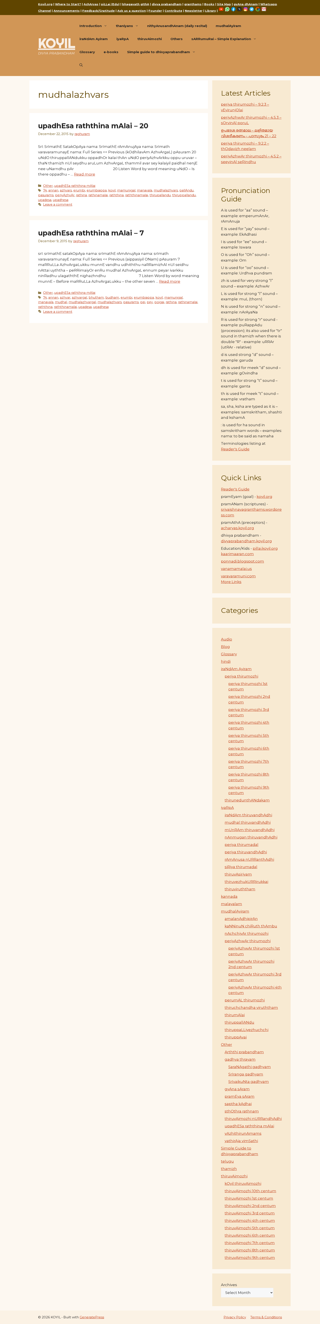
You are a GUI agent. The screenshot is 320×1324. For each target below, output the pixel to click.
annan (53, 190)
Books (209, 4)
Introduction (90, 26)
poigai (159, 302)
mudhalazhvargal (82, 302)
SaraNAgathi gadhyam (249, 1067)
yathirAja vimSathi (241, 1141)
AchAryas (91, 4)
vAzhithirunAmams (243, 1133)
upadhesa (60, 200)
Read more (84, 174)
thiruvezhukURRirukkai (246, 881)
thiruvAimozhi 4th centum (250, 1220)
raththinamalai (136, 195)
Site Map (224, 4)
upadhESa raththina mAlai (74, 186)
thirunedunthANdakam (247, 800)
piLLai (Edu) (110, 4)
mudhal (61, 302)
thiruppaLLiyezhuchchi (246, 1030)
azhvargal (79, 297)
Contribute (173, 10)
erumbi (79, 190)
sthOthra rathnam (242, 1111)
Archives (229, 1285)
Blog (225, 646)
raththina (116, 195)
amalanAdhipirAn (241, 918)
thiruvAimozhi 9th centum (250, 1257)
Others (176, 39)
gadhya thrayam (240, 1059)
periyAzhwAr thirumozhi (248, 941)
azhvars (66, 190)
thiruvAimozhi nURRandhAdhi (253, 1118)
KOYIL (56, 43)
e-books (111, 52)
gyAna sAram (237, 1089)
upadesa (44, 200)
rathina (81, 195)
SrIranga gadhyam (245, 1074)
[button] (81, 65)
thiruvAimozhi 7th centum (250, 1243)
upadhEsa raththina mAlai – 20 (93, 126)
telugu (227, 1161)
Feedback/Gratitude (98, 10)
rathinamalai (98, 195)
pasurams (46, 195)
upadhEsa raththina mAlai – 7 (91, 233)
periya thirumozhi (241, 676)
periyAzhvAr (64, 195)
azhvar (65, 297)
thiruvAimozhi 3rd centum (250, 1213)
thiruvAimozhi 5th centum (250, 1228)
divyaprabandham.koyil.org (246, 541)
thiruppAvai (236, 1037)
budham (112, 297)
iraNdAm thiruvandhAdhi (248, 815)
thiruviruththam (240, 889)
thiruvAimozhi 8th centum (250, 1250)
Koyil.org (45, 4)
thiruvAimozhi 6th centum (250, 1235)
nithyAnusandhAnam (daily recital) (177, 26)
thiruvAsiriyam (238, 874)
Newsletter (193, 10)
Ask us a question (131, 10)
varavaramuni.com (238, 576)
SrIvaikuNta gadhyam (248, 1081)
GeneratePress (92, 1317)
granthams (193, 4)
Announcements (67, 10)
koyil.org (264, 496)
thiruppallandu (184, 195)
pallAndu (186, 190)
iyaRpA (122, 39)
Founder (155, 10)
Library (210, 10)
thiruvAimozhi (149, 39)
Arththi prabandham (244, 1052)
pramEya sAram (239, 1096)
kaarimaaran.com (237, 554)
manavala (144, 190)
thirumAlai (235, 1015)
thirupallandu (160, 195)
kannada (229, 896)
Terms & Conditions (266, 1317)
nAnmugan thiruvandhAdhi (251, 837)
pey (150, 302)
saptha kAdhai (238, 1104)
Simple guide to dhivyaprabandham (158, 52)
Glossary (87, 52)
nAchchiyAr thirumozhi (246, 933)
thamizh (229, 1169)
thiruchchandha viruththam (251, 1007)
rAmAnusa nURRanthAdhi (249, 859)
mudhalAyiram (228, 26)
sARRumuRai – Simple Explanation (221, 39)
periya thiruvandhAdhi (246, 852)
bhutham (96, 297)
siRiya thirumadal (241, 867)
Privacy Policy (235, 1317)
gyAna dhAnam (246, 4)
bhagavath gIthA (135, 4)
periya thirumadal (241, 844)
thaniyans (124, 26)
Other (48, 186)
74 (45, 190)
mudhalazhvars (166, 190)
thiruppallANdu (239, 1022)
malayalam (231, 904)
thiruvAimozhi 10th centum (250, 1191)
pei (142, 302)
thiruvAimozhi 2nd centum (250, 1206)
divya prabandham (167, 4)
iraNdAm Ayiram (93, 39)
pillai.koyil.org (265, 548)
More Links (231, 582)
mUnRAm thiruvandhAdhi (250, 830)
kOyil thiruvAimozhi (243, 1183)
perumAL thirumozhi (245, 1000)
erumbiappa (97, 190)
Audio (226, 639)
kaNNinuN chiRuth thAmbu (251, 926)
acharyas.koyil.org (237, 528)
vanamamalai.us (236, 568)
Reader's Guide (235, 449)
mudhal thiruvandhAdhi (248, 822)
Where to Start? (68, 4)
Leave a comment (57, 204)
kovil (112, 190)
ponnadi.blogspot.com (242, 561)
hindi (226, 661)
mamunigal (126, 190)
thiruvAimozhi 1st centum (249, 1198)
